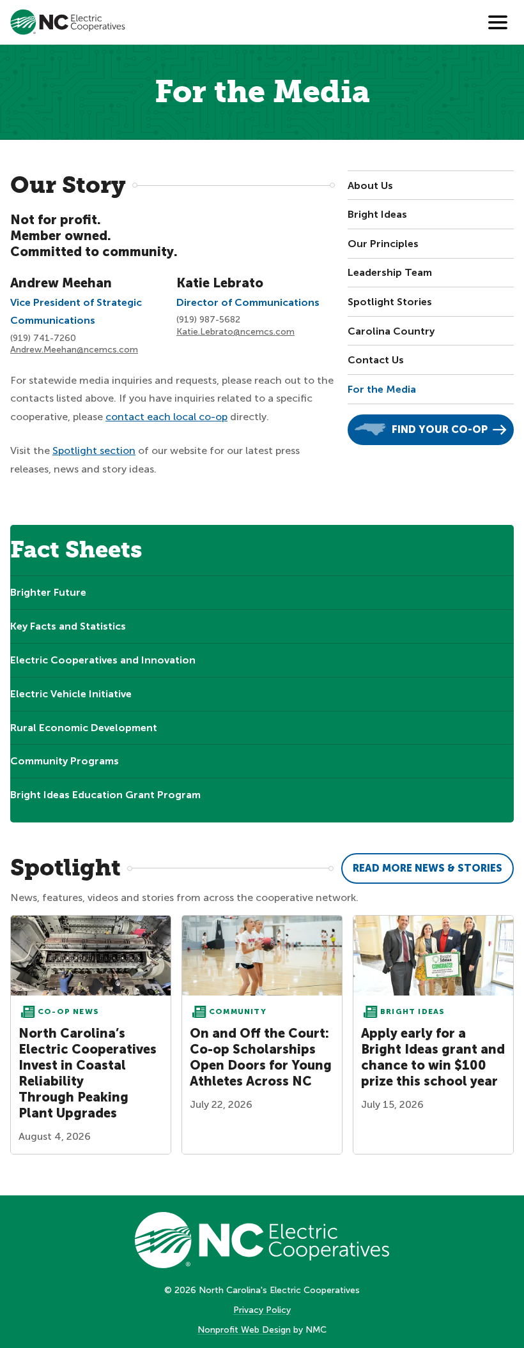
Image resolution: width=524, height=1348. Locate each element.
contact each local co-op (166, 417)
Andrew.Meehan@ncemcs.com (74, 349)
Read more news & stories (427, 868)
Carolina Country (391, 331)
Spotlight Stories (390, 302)
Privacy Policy (262, 1310)
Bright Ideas (377, 214)
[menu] (498, 22)
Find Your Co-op (440, 429)
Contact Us (376, 360)
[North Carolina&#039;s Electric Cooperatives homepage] (67, 22)
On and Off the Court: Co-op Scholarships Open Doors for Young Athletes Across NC (261, 1057)
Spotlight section (93, 450)
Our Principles (383, 244)
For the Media (382, 389)
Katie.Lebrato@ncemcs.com (235, 331)
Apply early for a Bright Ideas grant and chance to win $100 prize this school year (433, 1057)
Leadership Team (390, 272)
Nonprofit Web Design (244, 1329)
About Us (370, 185)
